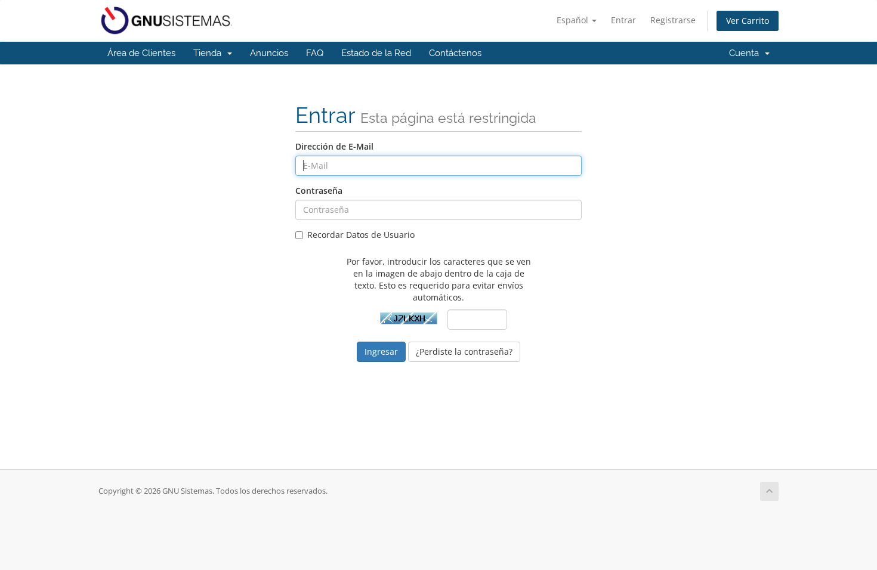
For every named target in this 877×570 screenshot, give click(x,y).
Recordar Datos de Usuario (361, 234)
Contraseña (318, 190)
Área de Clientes (141, 53)
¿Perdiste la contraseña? (464, 351)
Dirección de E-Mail (334, 146)
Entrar (623, 20)
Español (574, 20)
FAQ (314, 53)
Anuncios (269, 53)
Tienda (209, 53)
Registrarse (673, 20)
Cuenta (746, 53)
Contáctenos (455, 53)
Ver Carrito (747, 20)
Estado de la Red (376, 53)
